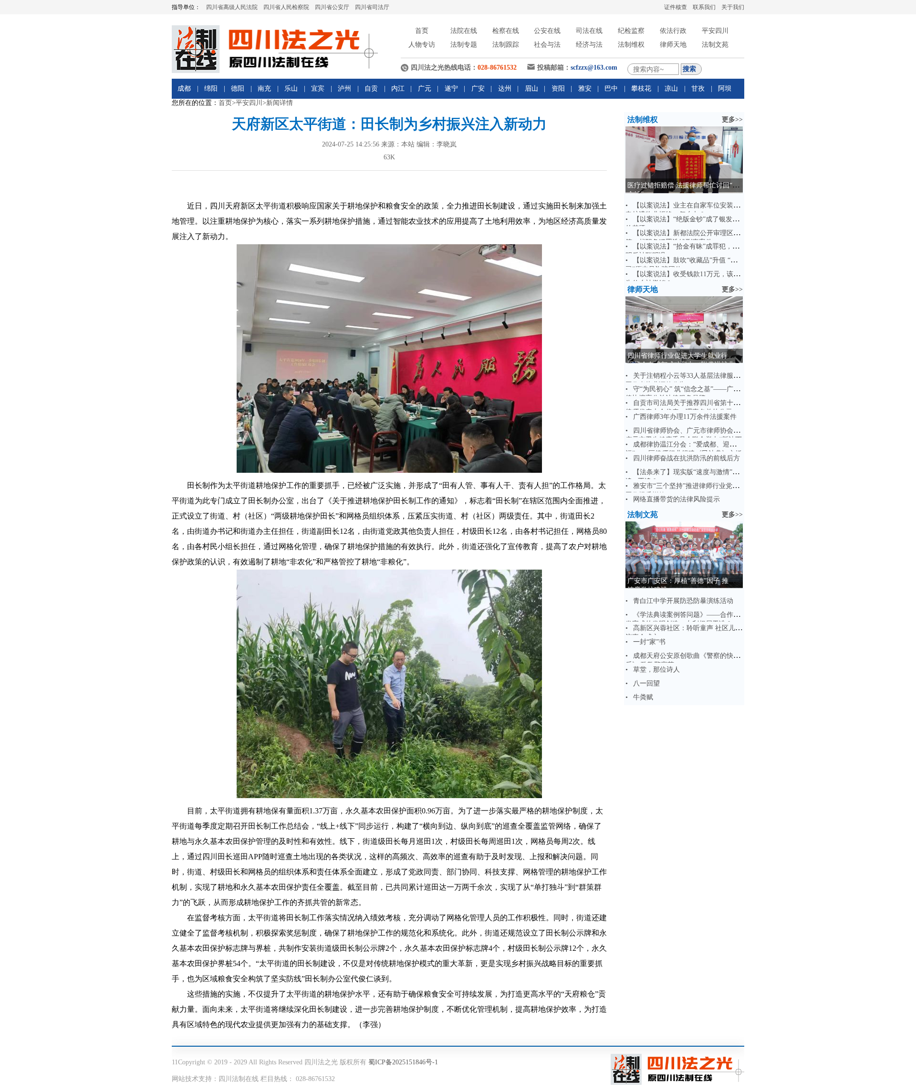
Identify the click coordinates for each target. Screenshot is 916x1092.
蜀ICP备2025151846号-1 (403, 1062)
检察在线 (505, 30)
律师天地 (673, 44)
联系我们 (704, 7)
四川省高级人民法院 (232, 7)
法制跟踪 (505, 44)
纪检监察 (631, 30)
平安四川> (251, 102)
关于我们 (732, 7)
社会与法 (547, 44)
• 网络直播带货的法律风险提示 (672, 499)
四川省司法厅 (372, 7)
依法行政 (673, 30)
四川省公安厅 (332, 7)
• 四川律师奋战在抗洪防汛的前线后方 (682, 458)
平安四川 (715, 30)
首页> (227, 102)
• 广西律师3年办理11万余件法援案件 (681, 416)
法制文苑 (715, 44)
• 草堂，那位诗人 (652, 669)
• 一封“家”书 (645, 641)
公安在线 (547, 30)
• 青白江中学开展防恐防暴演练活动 (679, 600)
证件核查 (675, 7)
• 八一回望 (642, 683)
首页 (421, 30)
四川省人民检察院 (286, 7)
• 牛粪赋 (639, 697)
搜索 (689, 69)
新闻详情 (279, 102)
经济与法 (589, 44)
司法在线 (589, 30)
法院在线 (463, 30)
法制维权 (631, 44)
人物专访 (421, 44)
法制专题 (463, 44)
